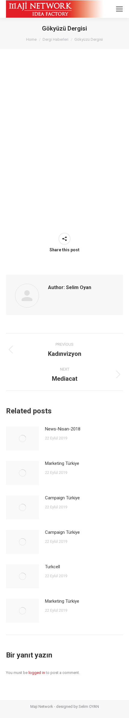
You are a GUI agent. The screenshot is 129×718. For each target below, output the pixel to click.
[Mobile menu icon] (119, 9)
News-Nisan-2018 (62, 429)
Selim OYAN (89, 706)
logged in (36, 672)
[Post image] (22, 439)
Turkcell (52, 566)
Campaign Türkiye (62, 498)
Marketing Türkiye (62, 463)
